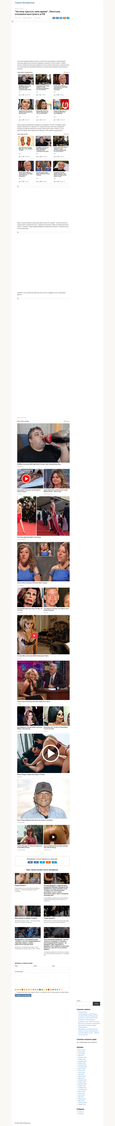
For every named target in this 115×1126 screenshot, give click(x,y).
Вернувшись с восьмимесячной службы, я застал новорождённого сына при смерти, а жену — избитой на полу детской (28, 942)
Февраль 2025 (82, 1080)
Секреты (80, 1113)
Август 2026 (81, 1050)
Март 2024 (81, 1100)
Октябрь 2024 (82, 1087)
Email (35, 966)
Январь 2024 (82, 1104)
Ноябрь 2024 (82, 1085)
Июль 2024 (81, 1093)
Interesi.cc (29, 17)
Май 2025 (81, 1074)
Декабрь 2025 (82, 1061)
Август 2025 (81, 1069)
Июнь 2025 (81, 1072)
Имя (16, 966)
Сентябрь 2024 (82, 1089)
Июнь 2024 (81, 1095)
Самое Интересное (24, 2)
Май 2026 (81, 1055)
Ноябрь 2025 (82, 1063)
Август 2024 (81, 1091)
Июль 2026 (81, 1052)
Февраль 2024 (82, 1102)
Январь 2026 (82, 1059)
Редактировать (20, 885)
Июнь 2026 (81, 1053)
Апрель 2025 (82, 1076)
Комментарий (19, 971)
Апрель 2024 (82, 1099)
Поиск (78, 1001)
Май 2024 (81, 1097)
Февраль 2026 (82, 1057)
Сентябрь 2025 (82, 1067)
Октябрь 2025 (82, 1065)
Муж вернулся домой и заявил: (26, 918)
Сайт (53, 966)
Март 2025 (81, 1078)
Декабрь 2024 (82, 1084)
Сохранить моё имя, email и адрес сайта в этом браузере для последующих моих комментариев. (43, 992)
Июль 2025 (81, 1070)
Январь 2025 (82, 1082)
